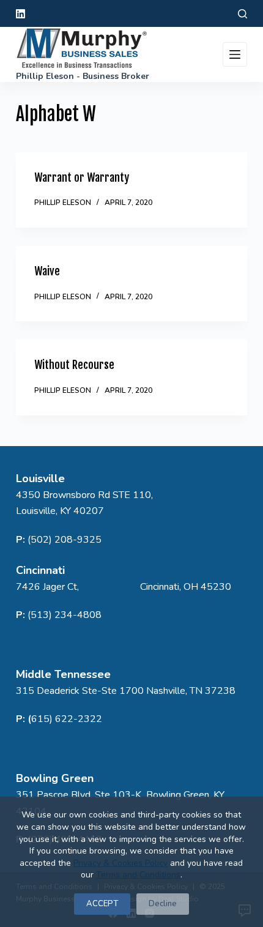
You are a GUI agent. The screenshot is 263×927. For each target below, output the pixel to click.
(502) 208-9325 (65, 539)
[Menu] (235, 54)
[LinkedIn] (20, 13)
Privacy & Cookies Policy (120, 863)
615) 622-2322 (66, 719)
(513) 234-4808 (65, 615)
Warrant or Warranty (81, 177)
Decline (163, 903)
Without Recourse (74, 364)
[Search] (242, 13)
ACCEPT (102, 903)
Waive (47, 271)
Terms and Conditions (138, 874)
